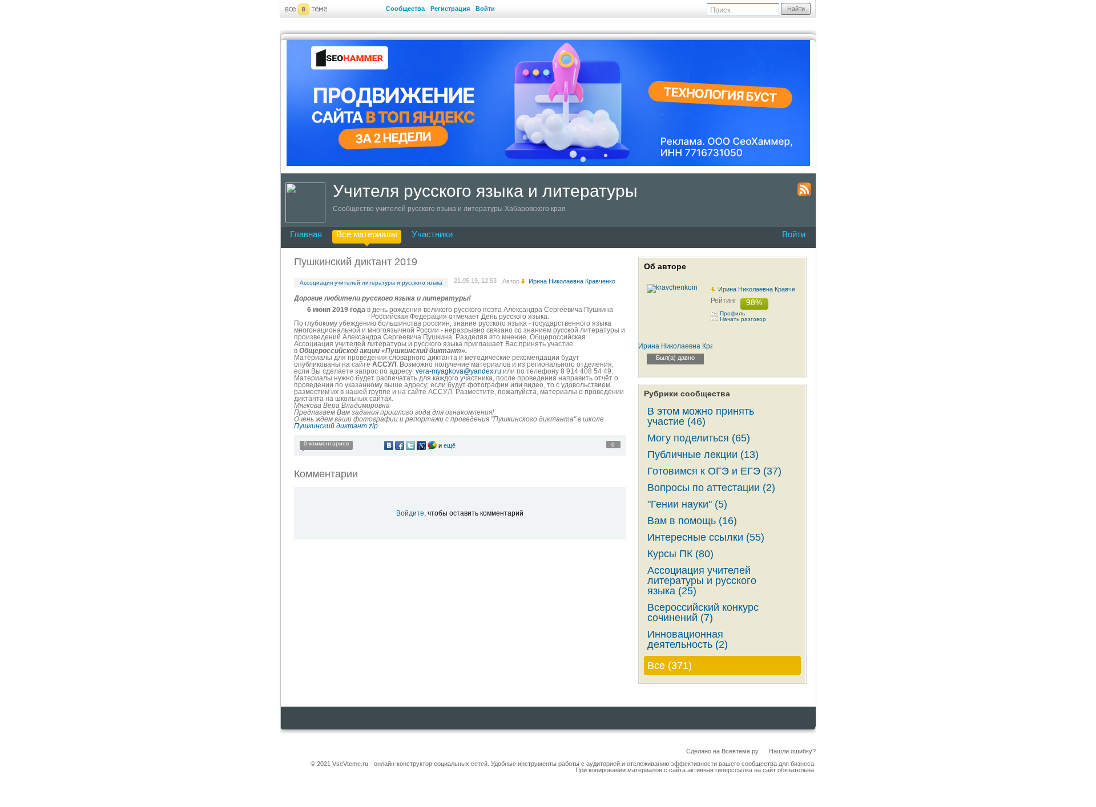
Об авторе (665, 266)
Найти (796, 8)
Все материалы (366, 234)
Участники (432, 234)
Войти (485, 8)
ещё (450, 445)
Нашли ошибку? (792, 751)
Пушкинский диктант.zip (336, 426)
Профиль (732, 313)
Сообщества (405, 8)
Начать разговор (743, 319)
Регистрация (450, 8)
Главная (306, 234)
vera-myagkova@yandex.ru (458, 371)
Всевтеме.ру (740, 751)
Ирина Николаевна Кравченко (761, 289)
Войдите (410, 513)
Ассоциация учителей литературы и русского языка (371, 282)
